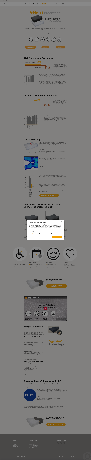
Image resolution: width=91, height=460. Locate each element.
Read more (33, 228)
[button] (33, 237)
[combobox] (61, 221)
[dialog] (45, 230)
